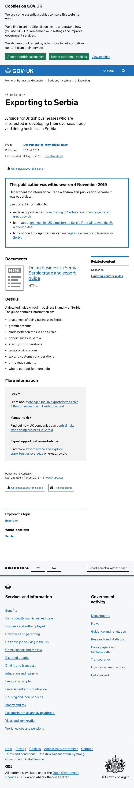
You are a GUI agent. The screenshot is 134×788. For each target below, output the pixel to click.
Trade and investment (60, 80)
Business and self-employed (25, 626)
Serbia (9, 536)
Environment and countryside (26, 689)
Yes (40, 568)
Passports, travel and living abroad (30, 713)
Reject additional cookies (69, 57)
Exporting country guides (107, 276)
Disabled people (17, 658)
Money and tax (15, 705)
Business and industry (30, 80)
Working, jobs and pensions (24, 728)
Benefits (11, 610)
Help (8, 749)
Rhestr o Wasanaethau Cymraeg (61, 754)
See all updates (54, 156)
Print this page (63, 487)
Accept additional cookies (25, 57)
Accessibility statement (61, 749)
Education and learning (21, 673)
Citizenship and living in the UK (27, 642)
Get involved (100, 675)
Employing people (18, 681)
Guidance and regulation (108, 631)
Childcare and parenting (22, 634)
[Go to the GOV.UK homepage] (19, 71)
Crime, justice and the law (23, 650)
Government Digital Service (24, 759)
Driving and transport (20, 666)
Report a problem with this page (108, 568)
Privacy (21, 749)
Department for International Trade (45, 144)
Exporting (84, 80)
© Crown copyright (115, 777)
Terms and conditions (20, 754)
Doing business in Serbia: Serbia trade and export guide (54, 273)
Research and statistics (108, 639)
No (56, 568)
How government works (108, 667)
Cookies (35, 749)
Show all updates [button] (53, 477)
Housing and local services (24, 697)
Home (9, 80)
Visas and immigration (20, 721)
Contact (87, 749)
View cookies (101, 56)
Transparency (101, 659)
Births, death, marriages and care (29, 618)
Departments (100, 616)
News (95, 624)
